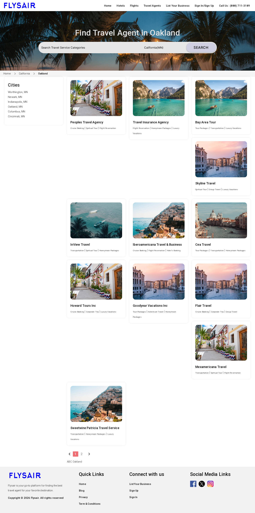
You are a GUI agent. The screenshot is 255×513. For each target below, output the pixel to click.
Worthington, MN (18, 92)
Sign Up (133, 490)
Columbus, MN (16, 111)
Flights (134, 5)
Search (201, 47)
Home (108, 5)
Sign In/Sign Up (204, 5)
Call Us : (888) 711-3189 (234, 5)
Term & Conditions (89, 503)
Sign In (133, 497)
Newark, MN (15, 97)
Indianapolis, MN (17, 101)
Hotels (121, 5)
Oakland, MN (15, 106)
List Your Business (178, 5)
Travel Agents (152, 5)
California (24, 73)
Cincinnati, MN (16, 116)
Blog (81, 490)
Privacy (83, 497)
